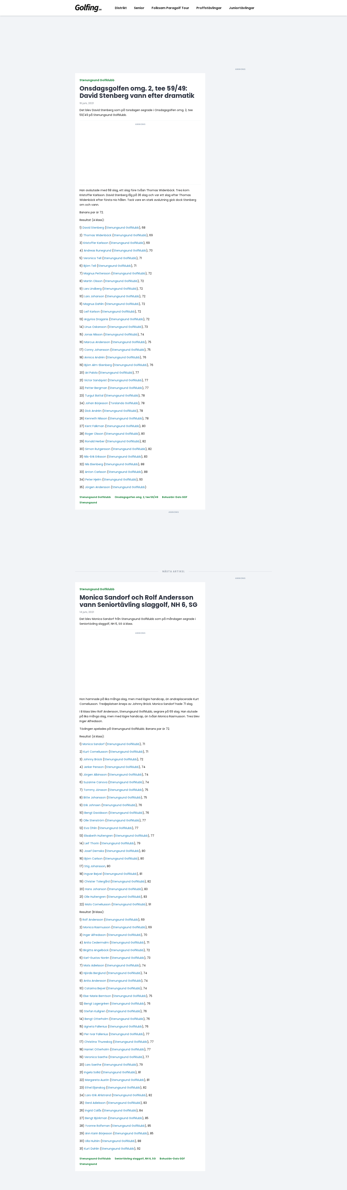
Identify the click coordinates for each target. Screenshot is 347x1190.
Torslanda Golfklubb (124, 403)
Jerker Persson (94, 767)
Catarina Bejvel (94, 988)
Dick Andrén (93, 411)
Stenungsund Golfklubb (97, 80)
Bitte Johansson (95, 797)
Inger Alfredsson (94, 935)
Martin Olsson (93, 281)
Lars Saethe (93, 1065)
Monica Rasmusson (96, 927)
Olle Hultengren (95, 897)
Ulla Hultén (92, 1141)
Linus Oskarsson (96, 327)
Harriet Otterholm (96, 1049)
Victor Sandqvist (95, 380)
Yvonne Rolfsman (97, 1126)
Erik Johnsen (92, 805)
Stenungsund (88, 502)
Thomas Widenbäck (97, 235)
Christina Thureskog (98, 1042)
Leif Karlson (92, 312)
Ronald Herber (95, 441)
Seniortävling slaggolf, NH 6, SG (135, 1158)
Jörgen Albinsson (95, 775)
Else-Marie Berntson (97, 996)
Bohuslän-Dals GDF (174, 497)
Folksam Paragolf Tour (170, 8)
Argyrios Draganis (96, 319)
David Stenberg (93, 228)
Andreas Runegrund (97, 250)
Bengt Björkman (96, 1118)
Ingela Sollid (92, 1072)
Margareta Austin (97, 1080)
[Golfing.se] (88, 8)
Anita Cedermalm (96, 943)
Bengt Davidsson (96, 813)
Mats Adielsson (94, 965)
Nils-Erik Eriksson (95, 457)
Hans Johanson (95, 889)
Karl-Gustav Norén (96, 958)
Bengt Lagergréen (96, 1004)
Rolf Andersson (93, 920)
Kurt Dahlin (91, 1149)
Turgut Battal (94, 396)
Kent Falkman (94, 426)
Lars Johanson (94, 296)
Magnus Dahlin (93, 304)
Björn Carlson (93, 859)
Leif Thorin (92, 843)
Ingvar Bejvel (93, 874)
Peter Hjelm (93, 479)
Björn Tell (90, 266)
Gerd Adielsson (95, 1103)
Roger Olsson (94, 434)
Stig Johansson (94, 866)
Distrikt (121, 8)
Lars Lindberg (93, 289)
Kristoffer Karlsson (95, 243)
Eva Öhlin (90, 828)
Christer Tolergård (97, 881)
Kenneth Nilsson (96, 418)
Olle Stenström (93, 820)
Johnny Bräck (92, 759)
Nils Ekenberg (94, 464)
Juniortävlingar (241, 8)
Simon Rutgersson (97, 449)
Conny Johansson (96, 350)
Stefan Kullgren (94, 1011)
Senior (139, 8)
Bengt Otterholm (96, 1019)
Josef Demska (94, 851)
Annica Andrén (94, 357)
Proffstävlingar (209, 8)
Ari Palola (91, 373)
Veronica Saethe (96, 1057)
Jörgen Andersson (97, 487)
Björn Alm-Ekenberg (98, 365)
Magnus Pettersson (97, 273)
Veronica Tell (92, 258)
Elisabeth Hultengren (98, 836)
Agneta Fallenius (95, 1026)
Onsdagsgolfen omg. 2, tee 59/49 (136, 497)
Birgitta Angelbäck (96, 950)
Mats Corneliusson (98, 904)
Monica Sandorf (94, 744)
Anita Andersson (95, 981)
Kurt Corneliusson (95, 752)
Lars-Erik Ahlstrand (98, 1095)
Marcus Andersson (97, 342)
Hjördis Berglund (95, 973)
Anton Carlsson (95, 472)
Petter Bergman (96, 388)
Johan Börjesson (96, 403)
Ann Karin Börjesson (98, 1133)
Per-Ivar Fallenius (96, 1034)
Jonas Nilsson (93, 334)
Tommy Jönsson (95, 790)
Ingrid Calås (93, 1110)
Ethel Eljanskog (95, 1088)
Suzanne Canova (95, 782)
